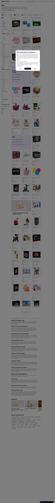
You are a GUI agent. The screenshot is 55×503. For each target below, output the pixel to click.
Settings (20, 68)
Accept (28, 68)
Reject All (35, 68)
